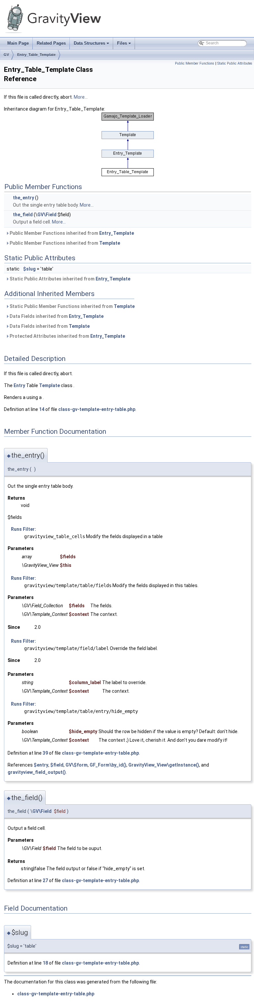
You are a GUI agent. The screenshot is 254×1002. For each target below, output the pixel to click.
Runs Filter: (23, 529)
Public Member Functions (194, 63)
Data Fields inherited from (56, 316)
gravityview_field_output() (37, 772)
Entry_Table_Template (36, 55)
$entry (41, 765)
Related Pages (51, 43)
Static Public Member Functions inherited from (72, 306)
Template (109, 243)
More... (81, 97)
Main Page (18, 43)
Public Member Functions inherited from (71, 233)
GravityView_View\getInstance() (163, 765)
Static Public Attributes (234, 63)
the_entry (23, 197)
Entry (19, 385)
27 (45, 880)
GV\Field (47, 214)
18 (45, 963)
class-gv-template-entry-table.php (96, 409)
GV (6, 55)
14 (41, 409)
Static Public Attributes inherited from (69, 278)
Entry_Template (116, 233)
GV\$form (76, 765)
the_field (23, 214)
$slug (29, 269)
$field (57, 765)
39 (45, 753)
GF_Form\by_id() (108, 765)
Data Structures (92, 45)
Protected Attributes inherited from (67, 336)
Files (124, 45)
